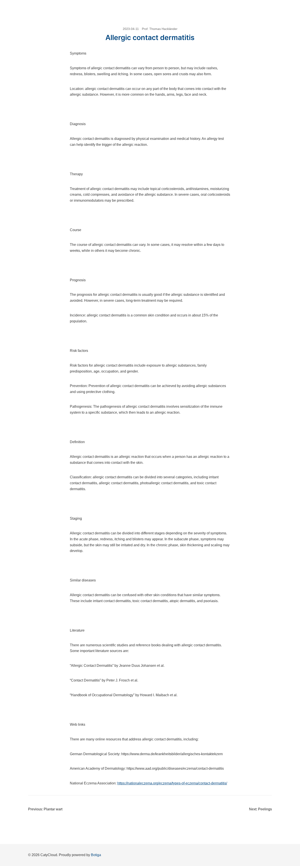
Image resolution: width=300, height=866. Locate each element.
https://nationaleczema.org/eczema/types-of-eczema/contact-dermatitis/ (172, 783)
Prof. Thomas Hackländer (159, 29)
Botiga (96, 855)
